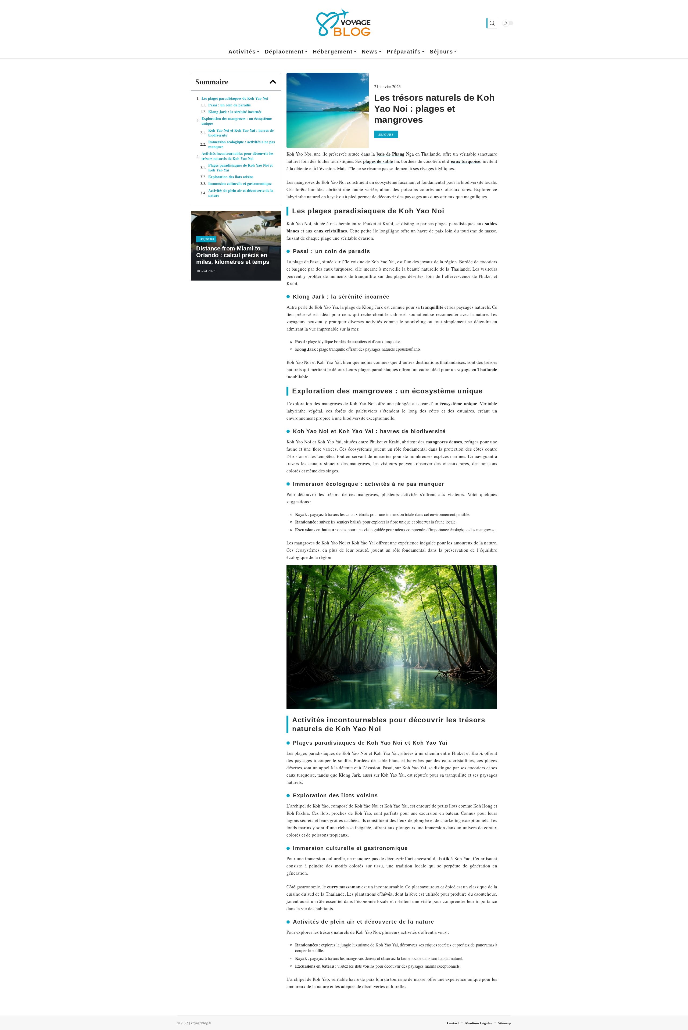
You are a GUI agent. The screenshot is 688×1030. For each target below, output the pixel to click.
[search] (491, 23)
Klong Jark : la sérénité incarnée (234, 111)
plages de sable (378, 161)
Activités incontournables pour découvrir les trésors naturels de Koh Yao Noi (237, 156)
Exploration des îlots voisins (230, 176)
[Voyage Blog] (344, 23)
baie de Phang (391, 153)
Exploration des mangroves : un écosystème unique (237, 121)
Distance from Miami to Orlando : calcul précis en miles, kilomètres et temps (232, 255)
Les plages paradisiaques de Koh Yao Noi (235, 98)
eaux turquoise (466, 161)
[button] (273, 81)
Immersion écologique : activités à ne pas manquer (241, 144)
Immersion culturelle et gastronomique (239, 183)
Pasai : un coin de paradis (229, 105)
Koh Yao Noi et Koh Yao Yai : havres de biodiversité (241, 133)
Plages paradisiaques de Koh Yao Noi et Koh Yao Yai (240, 168)
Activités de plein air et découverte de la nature (240, 193)
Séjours (207, 239)
